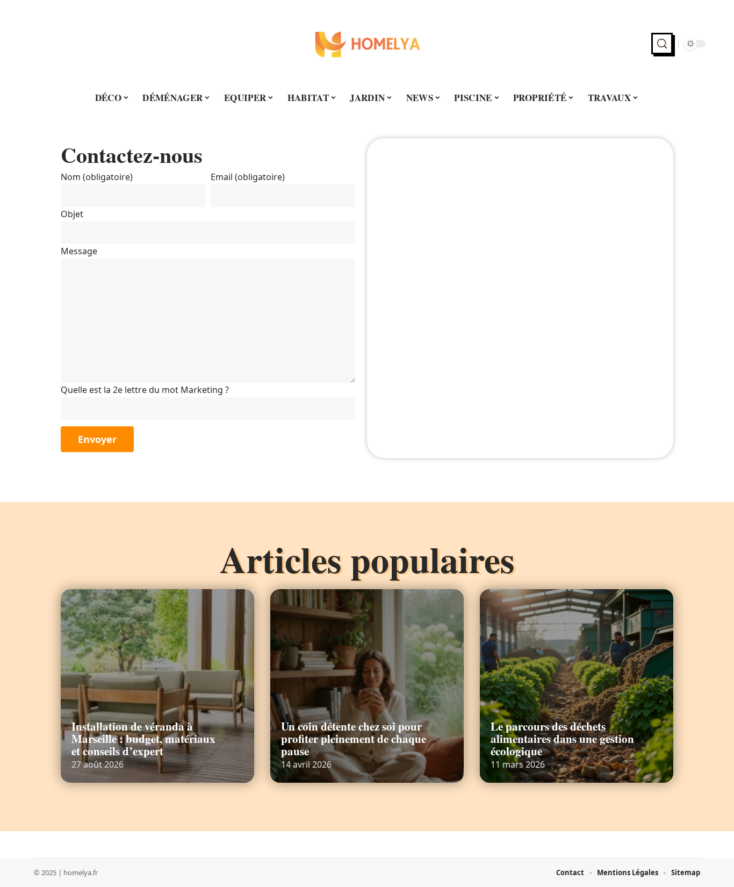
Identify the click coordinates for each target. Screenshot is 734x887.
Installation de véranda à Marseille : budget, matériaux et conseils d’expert (143, 738)
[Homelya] (367, 43)
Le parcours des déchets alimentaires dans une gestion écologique (562, 738)
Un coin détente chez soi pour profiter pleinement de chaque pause (353, 738)
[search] (662, 43)
